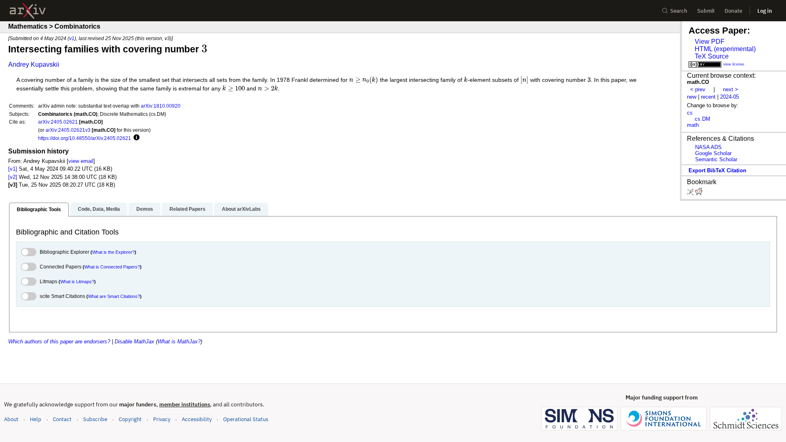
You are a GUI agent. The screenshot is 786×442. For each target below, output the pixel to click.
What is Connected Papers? (112, 266)
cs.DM (702, 119)
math (693, 125)
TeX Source (712, 56)
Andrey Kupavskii (33, 64)
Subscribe (95, 419)
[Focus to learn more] (135, 138)
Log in (764, 10)
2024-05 (729, 97)
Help (35, 419)
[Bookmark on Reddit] (698, 193)
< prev (697, 89)
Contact (62, 419)
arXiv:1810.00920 (161, 105)
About (11, 419)
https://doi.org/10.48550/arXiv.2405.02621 (84, 138)
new (691, 97)
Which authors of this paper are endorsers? (59, 341)
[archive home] (27, 11)
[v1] (12, 169)
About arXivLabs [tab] (241, 209)
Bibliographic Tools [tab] (39, 209)
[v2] (12, 177)
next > (730, 89)
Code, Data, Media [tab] (99, 209)
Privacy (161, 419)
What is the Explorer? (113, 252)
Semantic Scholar (716, 159)
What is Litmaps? (77, 281)
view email (80, 161)
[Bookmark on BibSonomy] (691, 193)
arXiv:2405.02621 (58, 121)
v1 (72, 38)
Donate (733, 10)
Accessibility (197, 419)
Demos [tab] (144, 209)
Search (678, 10)
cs (690, 113)
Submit (706, 10)
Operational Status (245, 419)
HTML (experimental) (725, 48)
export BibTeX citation (717, 170)
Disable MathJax (134, 341)
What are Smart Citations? (114, 296)
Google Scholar (713, 153)
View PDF (710, 41)
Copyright (130, 419)
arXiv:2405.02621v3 (67, 130)
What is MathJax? (179, 341)
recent (708, 97)
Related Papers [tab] (187, 209)
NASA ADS (708, 147)
